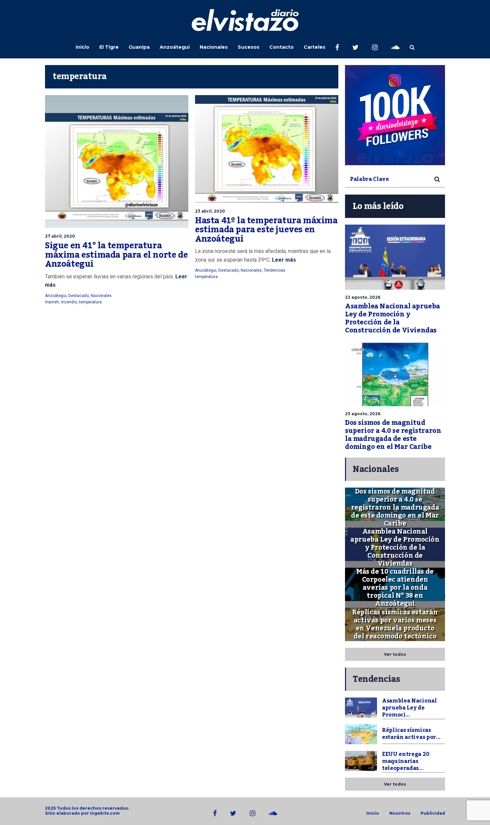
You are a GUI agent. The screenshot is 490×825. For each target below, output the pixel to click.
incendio (69, 302)
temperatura (90, 302)
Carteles (314, 47)
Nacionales (214, 47)
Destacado (78, 295)
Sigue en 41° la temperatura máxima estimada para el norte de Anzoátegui (116, 254)
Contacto (281, 47)
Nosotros (399, 813)
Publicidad (433, 813)
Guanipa (139, 47)
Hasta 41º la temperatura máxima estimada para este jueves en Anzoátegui (266, 229)
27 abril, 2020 (60, 236)
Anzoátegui (175, 47)
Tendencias (274, 270)
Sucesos (248, 47)
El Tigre (109, 47)
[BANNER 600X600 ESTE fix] (395, 115)
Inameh (52, 302)
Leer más (283, 260)
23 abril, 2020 (210, 211)
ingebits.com (105, 813)
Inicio (82, 47)
